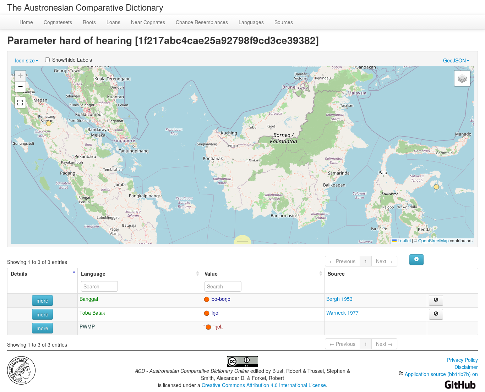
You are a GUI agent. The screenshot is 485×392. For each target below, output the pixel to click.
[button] (436, 187)
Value (211, 273)
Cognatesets (58, 22)
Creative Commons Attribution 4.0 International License (264, 384)
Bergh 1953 (339, 298)
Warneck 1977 (342, 312)
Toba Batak (92, 312)
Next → (384, 261)
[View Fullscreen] (20, 102)
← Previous (342, 261)
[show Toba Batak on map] (436, 314)
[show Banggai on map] (436, 300)
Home (26, 22)
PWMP (87, 326)
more (42, 300)
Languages (251, 22)
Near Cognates (148, 22)
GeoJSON (454, 60)
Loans (113, 22)
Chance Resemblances (202, 22)
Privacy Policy (462, 359)
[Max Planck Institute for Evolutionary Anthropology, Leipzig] (21, 369)
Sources (283, 22)
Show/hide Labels (72, 59)
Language (93, 273)
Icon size (25, 60)
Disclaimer (466, 366)
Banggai (89, 298)
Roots (89, 22)
